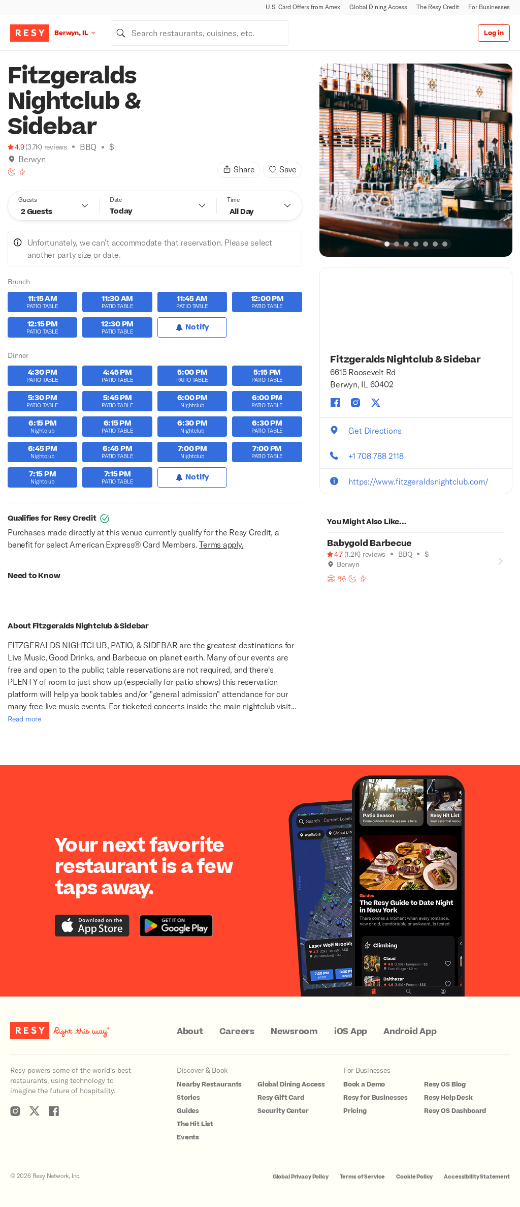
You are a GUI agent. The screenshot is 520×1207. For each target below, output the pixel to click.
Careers (236, 1031)
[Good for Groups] (342, 579)
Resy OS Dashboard (455, 1110)
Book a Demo (364, 1084)
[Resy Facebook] (54, 1111)
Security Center (283, 1110)
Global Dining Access (378, 7)
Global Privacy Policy (301, 1177)
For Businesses (489, 7)
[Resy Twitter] (34, 1111)
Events (188, 1137)
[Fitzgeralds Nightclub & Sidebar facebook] (335, 402)
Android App (409, 1031)
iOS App (350, 1031)
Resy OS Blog (445, 1084)
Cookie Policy (414, 1177)
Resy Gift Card (280, 1097)
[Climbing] (22, 172)
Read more (24, 718)
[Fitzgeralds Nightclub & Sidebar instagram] (355, 402)
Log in (494, 33)
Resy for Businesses (375, 1097)
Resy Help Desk (448, 1097)
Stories (188, 1097)
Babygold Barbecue (369, 543)
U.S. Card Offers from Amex (303, 7)
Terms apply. (221, 544)
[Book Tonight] (12, 172)
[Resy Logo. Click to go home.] (29, 33)
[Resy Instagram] (15, 1111)
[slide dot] (386, 244)
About (190, 1031)
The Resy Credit (437, 7)
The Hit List (195, 1124)
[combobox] (199, 33)
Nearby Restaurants (209, 1084)
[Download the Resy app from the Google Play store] (176, 926)
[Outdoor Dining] (331, 579)
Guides (188, 1110)
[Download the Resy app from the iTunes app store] (92, 926)
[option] (415, 160)
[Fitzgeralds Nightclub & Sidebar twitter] (376, 402)
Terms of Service (362, 1177)
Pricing (355, 1110)
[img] (12, 159)
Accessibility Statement (477, 1177)
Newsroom (294, 1031)
